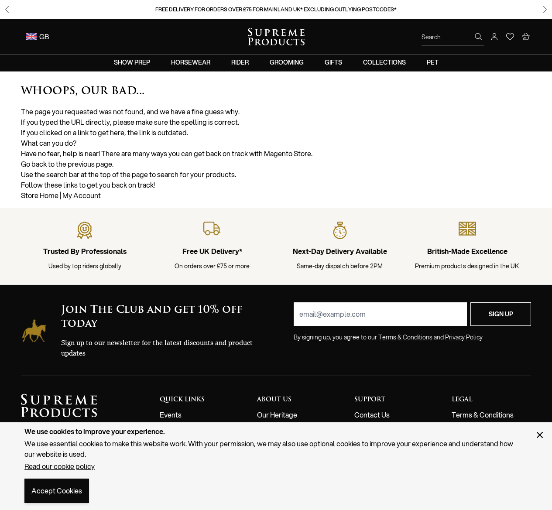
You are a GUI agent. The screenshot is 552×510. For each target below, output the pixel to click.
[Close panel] (540, 435)
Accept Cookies (56, 491)
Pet (433, 62)
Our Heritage (277, 415)
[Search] (478, 36)
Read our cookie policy (59, 466)
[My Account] (494, 36)
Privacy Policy (464, 337)
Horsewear (190, 62)
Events (171, 415)
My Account (81, 195)
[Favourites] (510, 36)
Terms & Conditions (483, 415)
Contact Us (372, 415)
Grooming (287, 62)
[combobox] (453, 37)
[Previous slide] (7, 10)
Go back (34, 164)
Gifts (333, 62)
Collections (384, 62)
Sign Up (501, 314)
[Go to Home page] (276, 36)
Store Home (39, 195)
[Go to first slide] (545, 10)
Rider (240, 62)
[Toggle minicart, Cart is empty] (526, 36)
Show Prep (132, 62)
